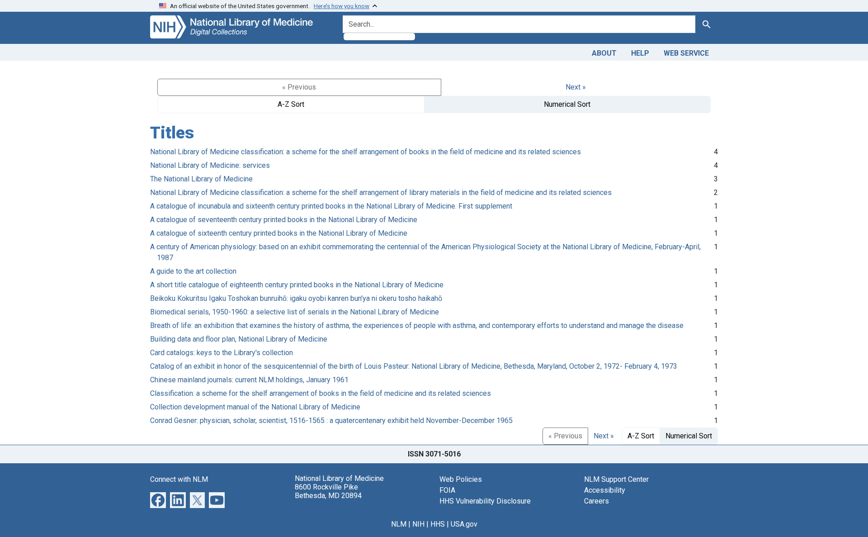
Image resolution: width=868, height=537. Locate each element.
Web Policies (460, 479)
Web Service (686, 53)
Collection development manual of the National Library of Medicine (255, 407)
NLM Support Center (616, 479)
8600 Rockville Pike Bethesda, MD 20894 (328, 491)
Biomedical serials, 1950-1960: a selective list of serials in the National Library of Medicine (294, 312)
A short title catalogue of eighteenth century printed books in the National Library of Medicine (296, 284)
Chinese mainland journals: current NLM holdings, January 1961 (249, 379)
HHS (437, 524)
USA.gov (464, 524)
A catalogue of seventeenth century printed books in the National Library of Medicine (283, 219)
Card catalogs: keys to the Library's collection (221, 352)
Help (640, 53)
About (604, 53)
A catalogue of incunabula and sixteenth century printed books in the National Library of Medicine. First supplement (331, 206)
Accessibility (604, 490)
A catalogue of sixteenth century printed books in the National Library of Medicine (278, 233)
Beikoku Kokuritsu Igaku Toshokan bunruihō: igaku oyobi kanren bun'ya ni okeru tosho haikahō (296, 298)
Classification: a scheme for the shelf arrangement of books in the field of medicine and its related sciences (320, 393)
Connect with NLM (179, 479)
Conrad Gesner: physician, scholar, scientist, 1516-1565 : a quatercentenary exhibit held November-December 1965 (331, 420)
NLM (398, 524)
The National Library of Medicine (201, 179)
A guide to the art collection (193, 271)
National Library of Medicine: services (210, 165)
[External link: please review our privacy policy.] (158, 499)
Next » (576, 87)
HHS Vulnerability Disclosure (485, 501)
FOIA (447, 490)
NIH (418, 524)
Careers (596, 501)
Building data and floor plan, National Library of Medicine (238, 339)
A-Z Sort (291, 104)
